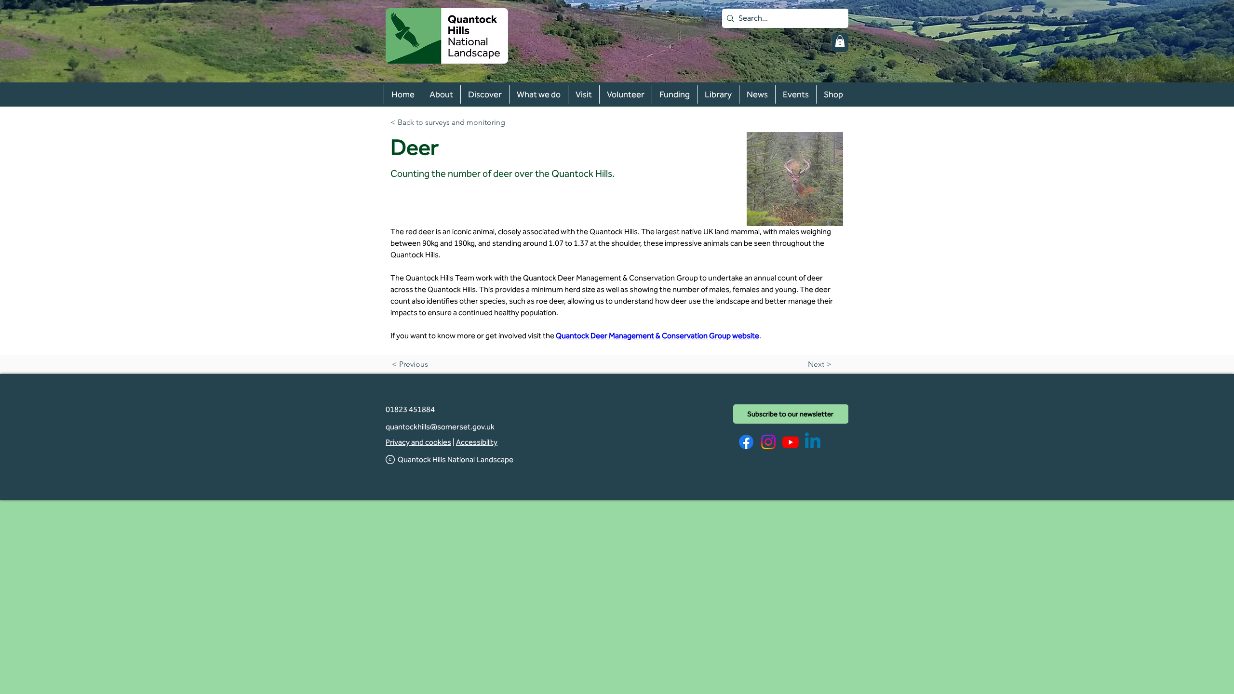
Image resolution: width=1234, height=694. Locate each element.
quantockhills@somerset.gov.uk (440, 426)
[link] (840, 41)
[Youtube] (790, 442)
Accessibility (476, 442)
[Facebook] (746, 442)
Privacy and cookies (418, 442)
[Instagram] (768, 442)
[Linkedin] (812, 442)
